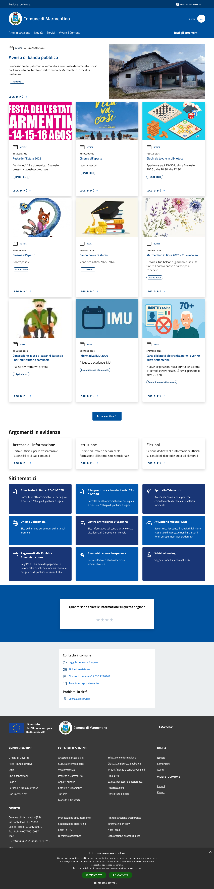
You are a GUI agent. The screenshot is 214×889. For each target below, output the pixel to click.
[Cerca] (201, 19)
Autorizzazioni (116, 788)
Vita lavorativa (66, 770)
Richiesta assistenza (69, 836)
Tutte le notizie (105, 416)
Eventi (161, 792)
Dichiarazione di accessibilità (124, 836)
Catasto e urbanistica (70, 788)
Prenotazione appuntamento (74, 818)
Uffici (12, 770)
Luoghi (161, 786)
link (139, 868)
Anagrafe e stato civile (71, 758)
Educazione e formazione (122, 757)
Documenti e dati (18, 794)
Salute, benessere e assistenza (125, 782)
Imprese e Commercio (70, 776)
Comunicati (163, 764)
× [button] (210, 852)
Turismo (62, 794)
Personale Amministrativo (23, 788)
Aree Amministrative (20, 764)
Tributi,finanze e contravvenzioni (126, 770)
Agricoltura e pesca (118, 794)
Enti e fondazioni (18, 776)
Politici (12, 782)
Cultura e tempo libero (71, 764)
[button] (106, 883)
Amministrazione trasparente (124, 818)
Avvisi (18, 48)
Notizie (23, 147)
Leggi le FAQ (65, 830)
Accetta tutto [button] (94, 875)
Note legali (114, 830)
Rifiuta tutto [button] (120, 875)
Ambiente (113, 776)
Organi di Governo (19, 758)
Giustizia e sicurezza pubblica (124, 763)
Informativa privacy (119, 824)
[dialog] (107, 868)
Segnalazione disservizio (72, 824)
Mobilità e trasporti (69, 800)
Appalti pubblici (67, 782)
